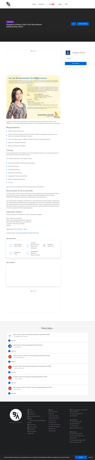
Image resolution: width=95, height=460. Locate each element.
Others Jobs (52, 420)
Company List (52, 422)
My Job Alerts (74, 423)
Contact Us (32, 414)
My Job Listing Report (76, 436)
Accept (81, 457)
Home (30, 410)
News (30, 418)
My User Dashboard (75, 413)
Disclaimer (32, 429)
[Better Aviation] (8, 4)
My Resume (73, 426)
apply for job (83, 23)
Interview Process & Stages (37, 420)
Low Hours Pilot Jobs (54, 424)
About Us (31, 412)
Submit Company (75, 442)
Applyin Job (52, 428)
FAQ (30, 422)
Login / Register (74, 411)
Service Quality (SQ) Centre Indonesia (35, 246)
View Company (75, 63)
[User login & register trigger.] (88, 4)
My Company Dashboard (77, 440)
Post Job (51, 431)
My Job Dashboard (75, 433)
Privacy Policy (33, 427)
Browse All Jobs (53, 411)
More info (90, 457)
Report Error (32, 425)
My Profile (72, 416)
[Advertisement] (33, 62)
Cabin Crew (50, 246)
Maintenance (33, 431)
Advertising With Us (34, 416)
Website (69, 58)
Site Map (31, 433)
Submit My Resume (75, 428)
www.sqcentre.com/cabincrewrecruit (28, 233)
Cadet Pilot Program (54, 426)
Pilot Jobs (51, 413)
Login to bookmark (73, 24)
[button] (41, 4)
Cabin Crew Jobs (53, 416)
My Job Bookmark (75, 421)
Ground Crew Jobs (54, 418)
